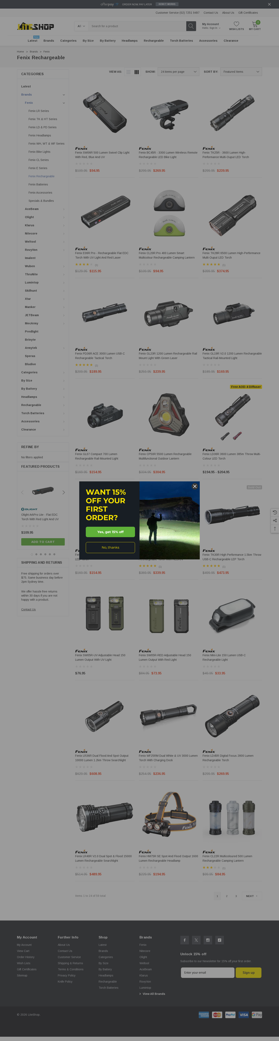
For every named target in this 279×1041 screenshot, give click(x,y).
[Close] (195, 486)
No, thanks (110, 547)
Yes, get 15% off (110, 532)
